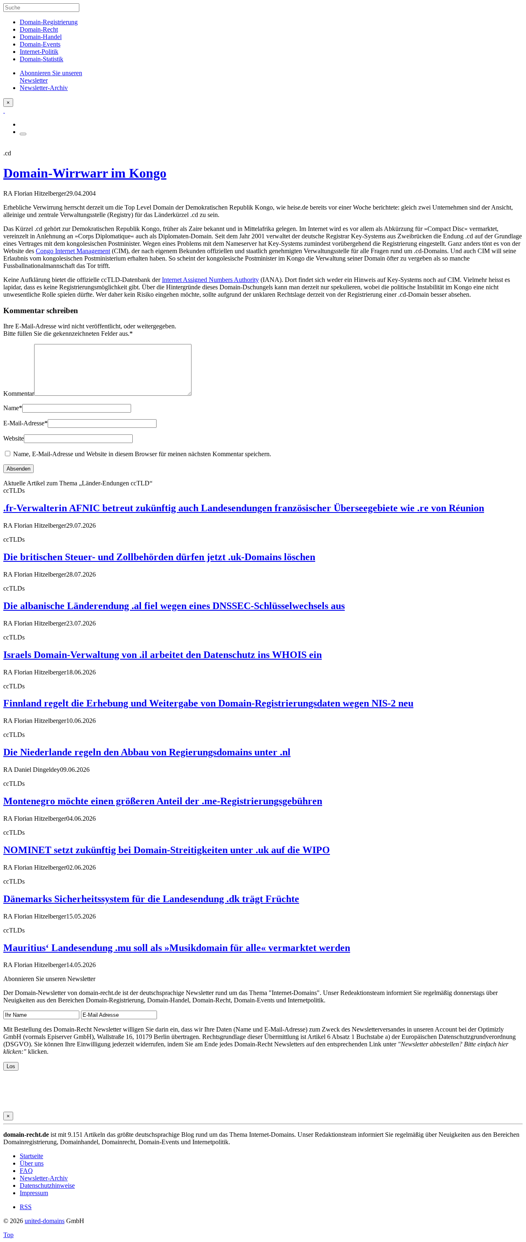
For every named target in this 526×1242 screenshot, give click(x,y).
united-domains (45, 1220)
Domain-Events (40, 44)
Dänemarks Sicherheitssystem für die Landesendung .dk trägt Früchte (151, 898)
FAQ (26, 1170)
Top (8, 1234)
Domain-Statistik (41, 58)
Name (12, 407)
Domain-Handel (41, 36)
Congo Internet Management (73, 250)
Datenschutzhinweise (47, 1185)
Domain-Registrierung (49, 21)
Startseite (31, 1155)
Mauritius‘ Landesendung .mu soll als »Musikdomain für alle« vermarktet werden (176, 947)
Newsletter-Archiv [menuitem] (44, 87)
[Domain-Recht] (4, 110)
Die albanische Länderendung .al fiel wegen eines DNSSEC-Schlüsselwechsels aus (174, 605)
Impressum (34, 1192)
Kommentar (18, 393)
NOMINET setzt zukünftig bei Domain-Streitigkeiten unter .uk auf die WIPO (166, 850)
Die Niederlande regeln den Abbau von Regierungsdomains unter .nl (147, 752)
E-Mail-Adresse (25, 423)
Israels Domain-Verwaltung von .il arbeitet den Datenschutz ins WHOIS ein (162, 654)
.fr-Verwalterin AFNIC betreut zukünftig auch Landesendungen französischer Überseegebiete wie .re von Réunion (243, 508)
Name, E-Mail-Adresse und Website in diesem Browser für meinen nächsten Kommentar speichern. (142, 453)
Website (13, 438)
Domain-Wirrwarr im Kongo (84, 173)
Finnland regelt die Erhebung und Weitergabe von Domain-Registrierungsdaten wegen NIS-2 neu (208, 703)
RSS (26, 1206)
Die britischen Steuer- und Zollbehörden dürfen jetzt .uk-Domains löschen (159, 557)
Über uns (32, 1163)
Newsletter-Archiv (44, 1178)
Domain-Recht (39, 29)
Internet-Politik (39, 51)
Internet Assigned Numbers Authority (210, 279)
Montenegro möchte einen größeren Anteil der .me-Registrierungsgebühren (162, 801)
